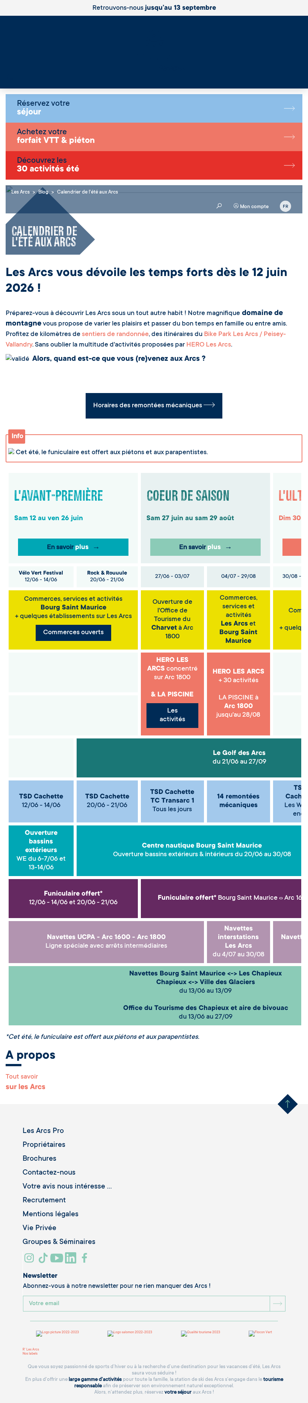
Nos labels (30, 1354)
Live (11, 79)
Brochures (39, 1159)
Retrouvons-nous (154, 8)
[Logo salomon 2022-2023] (129, 1334)
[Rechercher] (9, 75)
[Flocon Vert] (260, 1334)
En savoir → (73, 547)
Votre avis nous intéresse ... (67, 1187)
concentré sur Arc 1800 (172, 669)
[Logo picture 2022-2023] (57, 1334)
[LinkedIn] (71, 1260)
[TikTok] (44, 1260)
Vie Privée (39, 1228)
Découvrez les (48, 165)
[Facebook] (85, 1260)
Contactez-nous (49, 1173)
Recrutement (44, 1201)
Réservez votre (43, 108)
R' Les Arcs (31, 1350)
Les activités (172, 715)
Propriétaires (44, 1145)
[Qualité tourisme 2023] (200, 1334)
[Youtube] (57, 1260)
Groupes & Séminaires (59, 1242)
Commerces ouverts (73, 632)
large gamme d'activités (95, 1379)
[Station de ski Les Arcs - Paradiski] (154, 49)
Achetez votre (56, 137)
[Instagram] (30, 1260)
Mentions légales (51, 1215)
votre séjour (178, 1392)
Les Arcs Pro (43, 1131)
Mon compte (254, 207)
